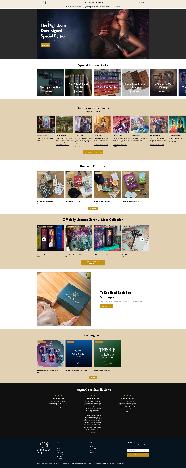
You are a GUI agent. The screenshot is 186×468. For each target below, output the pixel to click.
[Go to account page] (139, 2)
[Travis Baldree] (102, 124)
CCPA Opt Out (93, 452)
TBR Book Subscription (61, 457)
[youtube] (46, 450)
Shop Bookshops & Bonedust (101, 145)
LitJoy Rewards (60, 448)
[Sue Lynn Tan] (121, 124)
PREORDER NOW (55, 42)
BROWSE (93, 377)
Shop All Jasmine (70, 42)
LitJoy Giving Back (60, 455)
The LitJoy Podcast (60, 452)
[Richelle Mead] (159, 124)
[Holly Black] (83, 124)
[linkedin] (41, 453)
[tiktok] (38, 450)
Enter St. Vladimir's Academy (157, 145)
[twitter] (38, 453)
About (91, 446)
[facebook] (43, 450)
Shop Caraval (172, 141)
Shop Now (77, 146)
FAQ (91, 444)
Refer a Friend (59, 444)
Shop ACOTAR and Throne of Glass (93, 263)
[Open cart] (142, 2)
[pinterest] (49, 450)
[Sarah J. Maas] (46, 124)
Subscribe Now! (106, 306)
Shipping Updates (93, 448)
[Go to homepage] (44, 2)
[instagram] (41, 450)
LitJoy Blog (59, 450)
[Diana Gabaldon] (64, 124)
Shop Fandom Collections (93, 152)
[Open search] (136, 2)
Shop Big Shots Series (136, 143)
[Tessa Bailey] (140, 124)
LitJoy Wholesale (60, 459)
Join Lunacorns (60, 446)
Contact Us (92, 450)
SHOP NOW (39, 143)
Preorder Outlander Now (62, 145)
